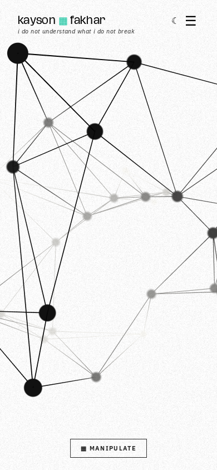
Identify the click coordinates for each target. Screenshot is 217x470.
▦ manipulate (108, 448)
